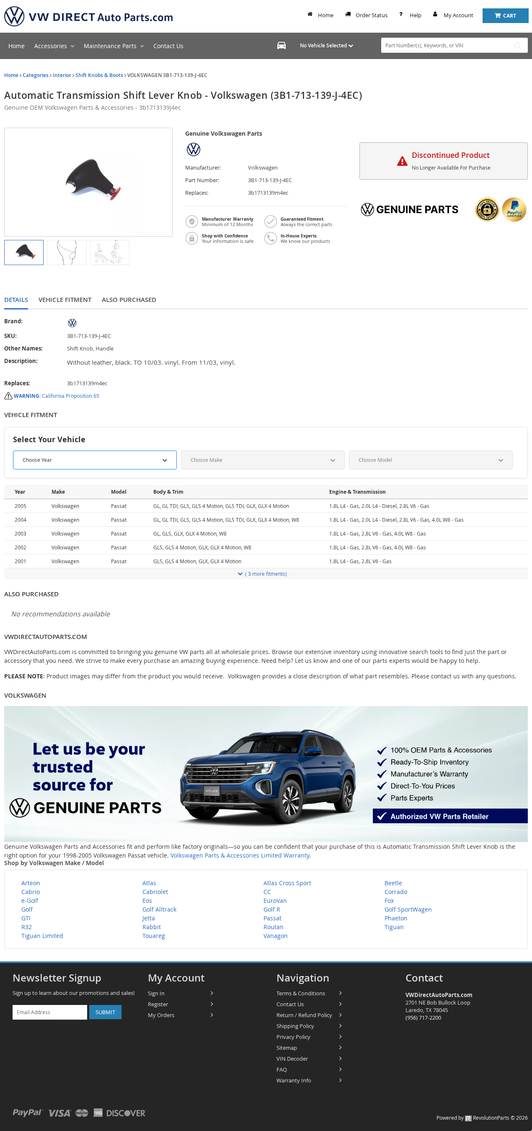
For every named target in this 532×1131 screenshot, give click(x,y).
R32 (26, 927)
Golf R (271, 909)
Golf (27, 909)
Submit (105, 1012)
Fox (389, 900)
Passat (272, 918)
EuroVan (275, 900)
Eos (147, 900)
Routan (273, 927)
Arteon (30, 883)
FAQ (281, 1069)
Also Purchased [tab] (129, 299)
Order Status (371, 15)
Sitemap (286, 1047)
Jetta (148, 918)
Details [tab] (16, 299)
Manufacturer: (203, 167)
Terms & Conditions (300, 993)
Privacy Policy (293, 1037)
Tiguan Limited (42, 936)
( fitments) (266, 573)
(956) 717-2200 (423, 1017)
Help (415, 15)
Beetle (393, 883)
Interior (62, 75)
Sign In (156, 993)
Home (325, 15)
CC (267, 892)
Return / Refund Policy (304, 1015)
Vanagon (275, 936)
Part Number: (202, 180)
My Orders (161, 1015)
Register (158, 1004)
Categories (36, 75)
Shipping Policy (295, 1026)
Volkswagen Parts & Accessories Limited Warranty (239, 855)
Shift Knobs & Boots (99, 75)
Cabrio (30, 892)
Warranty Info (293, 1080)
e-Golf (29, 900)
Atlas (149, 883)
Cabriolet (155, 892)
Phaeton (396, 918)
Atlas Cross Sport (287, 883)
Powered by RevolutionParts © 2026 (482, 1117)
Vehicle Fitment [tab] (65, 299)
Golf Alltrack (159, 909)
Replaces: (196, 192)
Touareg (153, 936)
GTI (26, 918)
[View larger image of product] (24, 252)
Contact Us (290, 1004)
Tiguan (394, 927)
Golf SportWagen (408, 909)
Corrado (396, 892)
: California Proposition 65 (56, 395)
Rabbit (151, 927)
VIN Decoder (292, 1058)
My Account (458, 15)
